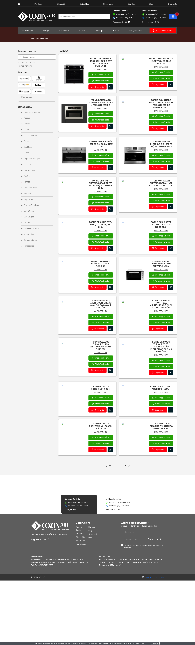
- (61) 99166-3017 (156, 14)
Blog (151, 4)
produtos (40, 39)
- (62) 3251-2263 (127, 14)
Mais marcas (25, 97)
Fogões (27, 176)
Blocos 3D (61, 4)
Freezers (27, 193)
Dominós (27, 164)
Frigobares (28, 199)
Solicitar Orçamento (162, 30)
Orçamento (172, 4)
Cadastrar (153, 539)
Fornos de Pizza (30, 187)
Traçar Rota (71, 509)
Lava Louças (29, 217)
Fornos (116, 30)
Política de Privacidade (99, 643)
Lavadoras (28, 222)
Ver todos (27, 30)
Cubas (26, 152)
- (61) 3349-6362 (154, 18)
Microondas (29, 234)
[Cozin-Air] (36, 16)
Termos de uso (37, 534)
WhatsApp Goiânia (101, 74)
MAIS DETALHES (100, 69)
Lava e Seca (29, 211)
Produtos (38, 4)
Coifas (82, 30)
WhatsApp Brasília (102, 81)
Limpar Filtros (25, 66)
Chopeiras (28, 129)
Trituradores (29, 246)
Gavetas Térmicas (31, 205)
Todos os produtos (32, 112)
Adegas (46, 30)
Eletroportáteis (30, 170)
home (33, 39)
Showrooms (108, 4)
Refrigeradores (135, 30)
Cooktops (99, 30)
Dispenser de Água (32, 158)
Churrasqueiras (30, 135)
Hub (90, 537)
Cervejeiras (64, 30)
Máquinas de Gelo (31, 228)
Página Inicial (79, 528)
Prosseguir (155, 643)
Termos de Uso (109, 643)
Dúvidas (131, 4)
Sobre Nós (84, 4)
